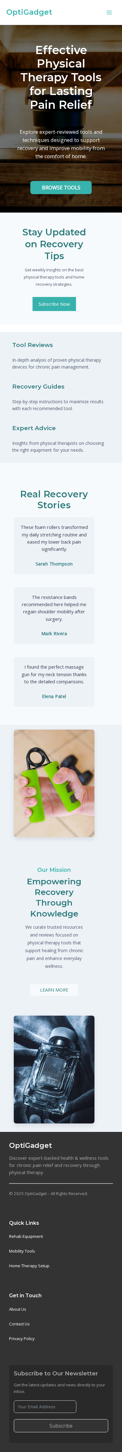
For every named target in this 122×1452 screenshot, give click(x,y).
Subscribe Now (54, 304)
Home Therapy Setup (29, 1266)
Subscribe (61, 1425)
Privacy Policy (22, 1338)
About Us (17, 1309)
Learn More (54, 990)
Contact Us (19, 1324)
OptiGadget (29, 12)
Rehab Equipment (26, 1236)
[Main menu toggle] (109, 12)
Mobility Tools (22, 1251)
